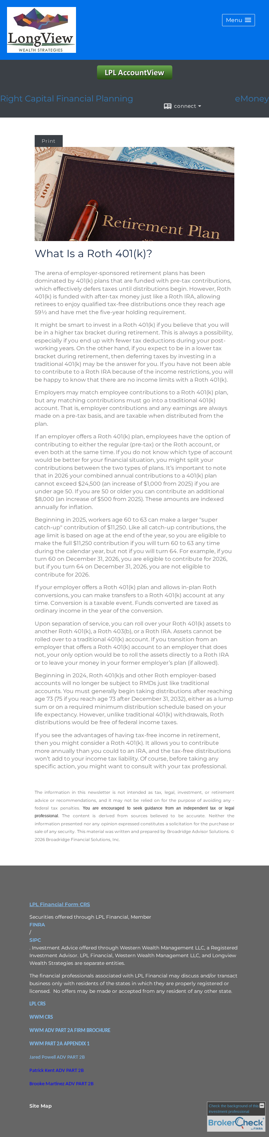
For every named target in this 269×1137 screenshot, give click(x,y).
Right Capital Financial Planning (66, 98)
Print (49, 141)
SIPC (35, 940)
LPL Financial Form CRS (59, 904)
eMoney (252, 98)
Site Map (40, 1106)
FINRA (37, 924)
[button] (238, 20)
